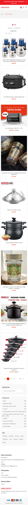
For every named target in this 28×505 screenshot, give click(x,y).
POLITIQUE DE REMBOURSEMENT (9, 477)
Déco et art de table (8, 421)
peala (4, 442)
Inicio (2, 14)
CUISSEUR (5, 439)
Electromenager (6, 426)
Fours (10, 439)
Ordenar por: (13, 31)
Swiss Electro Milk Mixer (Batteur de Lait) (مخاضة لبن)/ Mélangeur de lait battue (14, 60)
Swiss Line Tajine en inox (14, 210)
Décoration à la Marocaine (9, 423)
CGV (2, 473)
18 (20, 378)
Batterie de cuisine (7, 403)
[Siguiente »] (23, 378)
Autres (4, 401)
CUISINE (5, 418)
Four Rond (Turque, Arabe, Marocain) (14, 97)
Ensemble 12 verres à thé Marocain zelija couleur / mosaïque (14, 287)
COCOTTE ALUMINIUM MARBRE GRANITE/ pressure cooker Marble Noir (14, 324)
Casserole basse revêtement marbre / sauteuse (14, 369)
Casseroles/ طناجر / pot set (9, 406)
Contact (3, 484)
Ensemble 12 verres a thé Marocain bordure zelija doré (14, 173)
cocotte (17, 436)
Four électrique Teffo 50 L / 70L (14, 128)
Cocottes (5, 408)
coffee (21, 436)
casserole (11, 436)
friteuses (16, 439)
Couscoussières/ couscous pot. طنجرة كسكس (13, 411)
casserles (5, 436)
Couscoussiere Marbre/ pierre (14, 242)
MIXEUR (21, 439)
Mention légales (4, 475)
